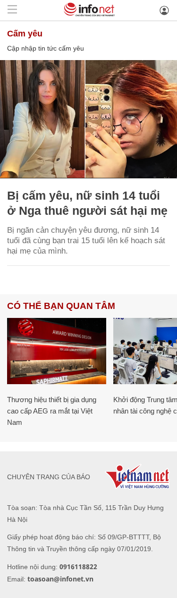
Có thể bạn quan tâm (61, 306)
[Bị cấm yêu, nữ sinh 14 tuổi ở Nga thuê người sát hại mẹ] (88, 119)
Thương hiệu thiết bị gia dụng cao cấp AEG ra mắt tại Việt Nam (51, 411)
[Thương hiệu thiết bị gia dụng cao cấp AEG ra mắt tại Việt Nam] (56, 351)
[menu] (12, 10)
